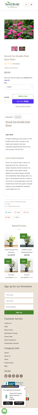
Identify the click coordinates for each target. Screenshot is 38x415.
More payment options (23, 106)
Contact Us (7, 323)
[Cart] (31, 4)
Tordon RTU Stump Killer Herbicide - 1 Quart (16, 395)
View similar (8, 403)
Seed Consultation (10, 340)
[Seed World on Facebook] (9, 376)
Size (5, 83)
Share (18, 212)
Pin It (27, 212)
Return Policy (8, 330)
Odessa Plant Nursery (11, 68)
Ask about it (19, 403)
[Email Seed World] (21, 376)
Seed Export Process (10, 333)
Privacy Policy (8, 363)
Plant (9, 204)
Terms (6, 359)
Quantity (6, 97)
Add (9, 217)
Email (17, 217)
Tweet (9, 212)
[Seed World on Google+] (13, 376)
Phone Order (8, 336)
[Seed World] (12, 6)
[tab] (9, 117)
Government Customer (11, 343)
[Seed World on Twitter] (5, 376)
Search (6, 353)
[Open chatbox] (4, 411)
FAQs (6, 326)
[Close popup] (24, 388)
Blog (5, 366)
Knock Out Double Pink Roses (18, 201)
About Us (7, 356)
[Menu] (26, 4)
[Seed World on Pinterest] (17, 376)
